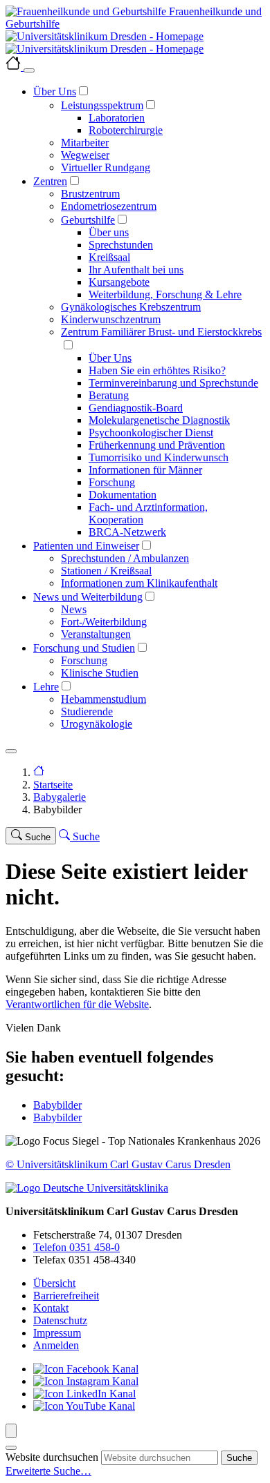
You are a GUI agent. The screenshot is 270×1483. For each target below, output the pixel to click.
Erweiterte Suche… (48, 1471)
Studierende (87, 711)
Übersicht (54, 1283)
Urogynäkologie (96, 724)
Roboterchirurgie (126, 130)
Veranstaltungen (96, 634)
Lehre (46, 686)
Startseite (53, 785)
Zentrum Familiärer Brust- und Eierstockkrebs (161, 332)
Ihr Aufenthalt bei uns (136, 269)
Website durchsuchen (52, 1457)
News (74, 609)
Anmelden (56, 1345)
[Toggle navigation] (11, 751)
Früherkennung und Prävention (157, 445)
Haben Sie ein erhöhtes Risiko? (157, 370)
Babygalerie (59, 797)
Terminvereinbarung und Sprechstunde (173, 383)
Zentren (50, 181)
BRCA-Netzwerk (127, 532)
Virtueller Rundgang (105, 167)
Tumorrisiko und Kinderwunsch (158, 457)
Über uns (109, 232)
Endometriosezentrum (108, 206)
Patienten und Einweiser (86, 546)
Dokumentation (122, 495)
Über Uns (54, 91)
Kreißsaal (109, 257)
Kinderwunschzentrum (111, 319)
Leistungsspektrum (102, 105)
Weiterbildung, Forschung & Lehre (165, 294)
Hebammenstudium (103, 699)
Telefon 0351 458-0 (76, 1247)
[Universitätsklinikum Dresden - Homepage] (135, 42)
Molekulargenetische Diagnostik (159, 420)
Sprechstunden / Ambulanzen (125, 558)
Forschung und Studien (84, 648)
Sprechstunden (121, 245)
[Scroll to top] (11, 1431)
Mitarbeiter (85, 142)
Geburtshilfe (88, 220)
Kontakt (51, 1308)
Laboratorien (117, 118)
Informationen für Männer (145, 470)
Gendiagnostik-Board (136, 408)
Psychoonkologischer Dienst (151, 432)
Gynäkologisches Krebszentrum (131, 307)
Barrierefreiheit (66, 1295)
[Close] (29, 70)
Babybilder (57, 1105)
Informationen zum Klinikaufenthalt (139, 583)
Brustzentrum (90, 194)
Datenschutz (60, 1320)
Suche (239, 1458)
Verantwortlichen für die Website (77, 1004)
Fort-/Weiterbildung (104, 622)
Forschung (112, 482)
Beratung (109, 395)
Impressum (57, 1333)
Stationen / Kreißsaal (106, 570)
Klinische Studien (99, 673)
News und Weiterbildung (88, 597)
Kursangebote (119, 282)
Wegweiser (85, 155)
